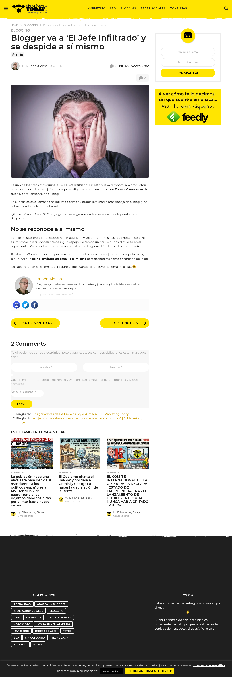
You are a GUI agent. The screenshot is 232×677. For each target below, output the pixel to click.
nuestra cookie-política (209, 665)
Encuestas (33, 617)
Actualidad (18, 473)
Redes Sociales (153, 8)
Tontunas (178, 8)
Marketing (96, 8)
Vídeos (38, 644)
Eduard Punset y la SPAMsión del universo (98, 577)
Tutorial (20, 644)
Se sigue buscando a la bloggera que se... (134, 577)
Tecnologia (59, 637)
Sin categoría (35, 637)
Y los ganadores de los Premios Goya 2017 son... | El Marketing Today (80, 414)
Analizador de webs (28, 610)
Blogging (128, 8)
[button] (6, 8)
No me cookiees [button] (111, 671)
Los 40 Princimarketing (53, 624)
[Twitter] (25, 305)
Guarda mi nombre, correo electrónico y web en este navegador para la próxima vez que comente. (74, 382)
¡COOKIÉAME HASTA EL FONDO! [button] (150, 671)
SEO (113, 8)
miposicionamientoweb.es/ (54, 294)
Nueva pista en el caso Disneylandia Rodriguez (28, 577)
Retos (67, 630)
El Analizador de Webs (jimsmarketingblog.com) (63, 578)
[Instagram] (16, 305)
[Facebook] (34, 305)
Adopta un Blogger (51, 604)
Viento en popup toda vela (204, 577)
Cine (17, 617)
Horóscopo (22, 624)
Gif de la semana (59, 617)
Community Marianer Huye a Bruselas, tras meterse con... (169, 578)
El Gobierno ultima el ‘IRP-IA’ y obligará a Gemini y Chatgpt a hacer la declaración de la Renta (78, 484)
